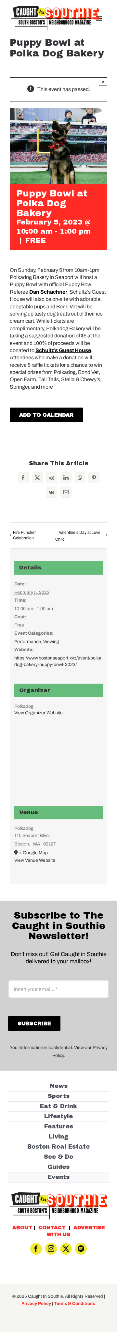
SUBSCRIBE (58, 687)
